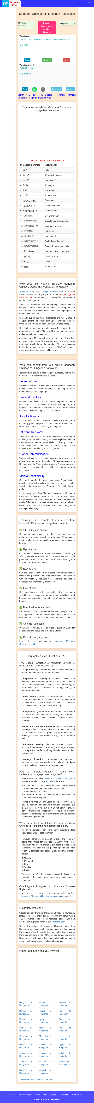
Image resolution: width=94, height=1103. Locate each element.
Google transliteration (52, 291)
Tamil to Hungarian (65, 1012)
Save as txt (56, 89)
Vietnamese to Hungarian (64, 1063)
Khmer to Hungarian (45, 1004)
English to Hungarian (25, 1021)
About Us (11, 1094)
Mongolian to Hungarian (45, 1037)
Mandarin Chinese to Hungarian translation (41, 896)
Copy (27, 60)
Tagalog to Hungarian (65, 1004)
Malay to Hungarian (45, 1029)
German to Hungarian (25, 1037)
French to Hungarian (25, 1029)
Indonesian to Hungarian (25, 1054)
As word (70, 89)
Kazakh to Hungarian (25, 1071)
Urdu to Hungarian (65, 1037)
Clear (67, 60)
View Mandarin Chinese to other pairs (36, 1079)
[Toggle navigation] (89, 3)
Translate (47, 60)
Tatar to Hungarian (65, 1021)
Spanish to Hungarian (45, 1071)
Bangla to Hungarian (25, 1004)
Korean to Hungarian (45, 1012)
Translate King (26, 291)
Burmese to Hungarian (25, 1012)
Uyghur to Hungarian (65, 1046)
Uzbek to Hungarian (65, 1054)
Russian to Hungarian (45, 1054)
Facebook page (58, 921)
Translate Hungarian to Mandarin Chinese (47, 27)
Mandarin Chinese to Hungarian (59, 778)
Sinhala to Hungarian (45, 1063)
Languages (63, 1094)
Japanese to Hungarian (25, 1063)
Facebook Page (25, 1094)
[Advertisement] (8, 11)
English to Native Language (45, 1094)
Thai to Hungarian (65, 1029)
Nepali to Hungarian (45, 1046)
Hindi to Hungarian (25, 1046)
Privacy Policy (77, 1094)
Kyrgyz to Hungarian (45, 1021)
